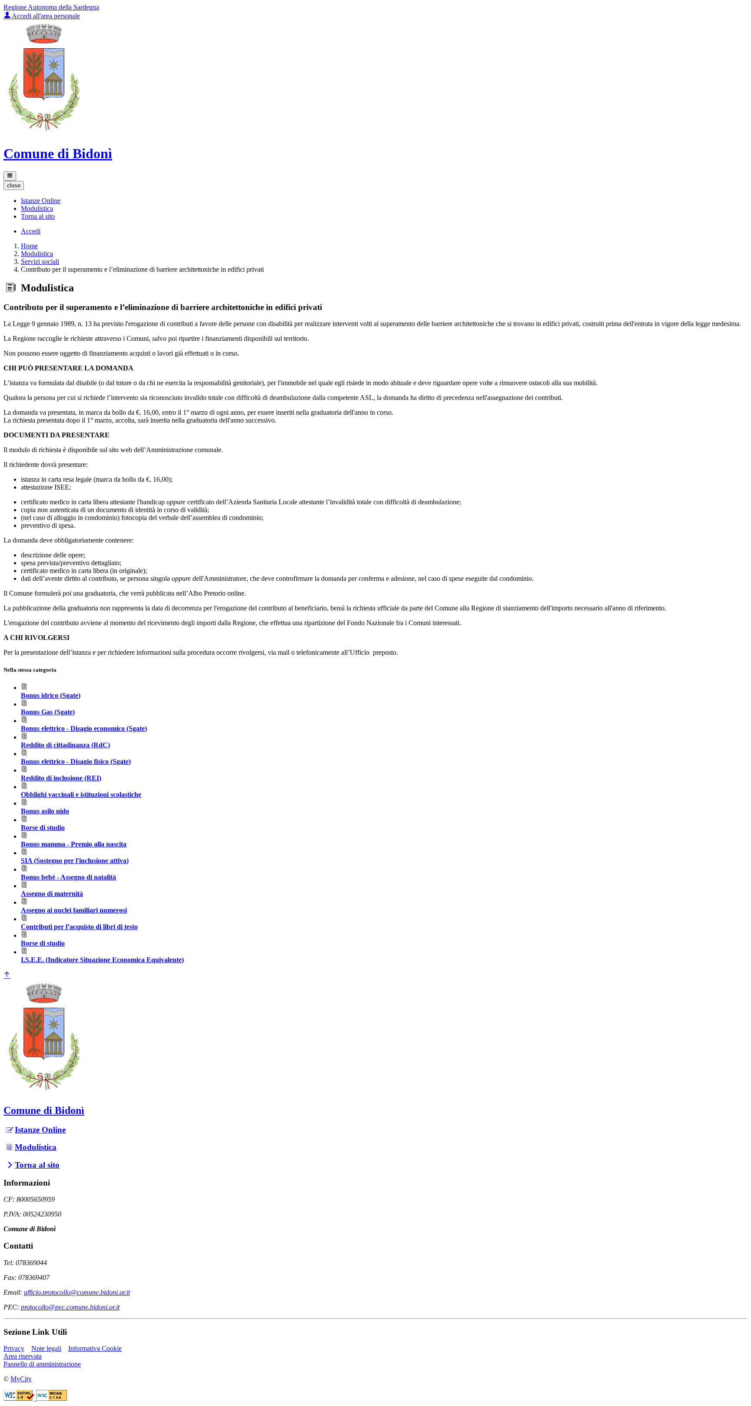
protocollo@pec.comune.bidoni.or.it (70, 1307)
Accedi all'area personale (45, 16)
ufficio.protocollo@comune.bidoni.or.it (77, 1292)
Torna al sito (37, 1164)
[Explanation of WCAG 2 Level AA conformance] (51, 1398)
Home (29, 246)
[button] (40, 200)
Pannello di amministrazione (42, 1364)
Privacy (13, 1348)
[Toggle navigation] (9, 176)
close (13, 185)
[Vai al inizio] (6, 975)
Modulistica (37, 253)
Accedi (30, 231)
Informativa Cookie (95, 1348)
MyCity (21, 1379)
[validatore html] (19, 1398)
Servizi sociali (40, 261)
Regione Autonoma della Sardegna (51, 7)
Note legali (46, 1348)
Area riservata (22, 1356)
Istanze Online (40, 1129)
